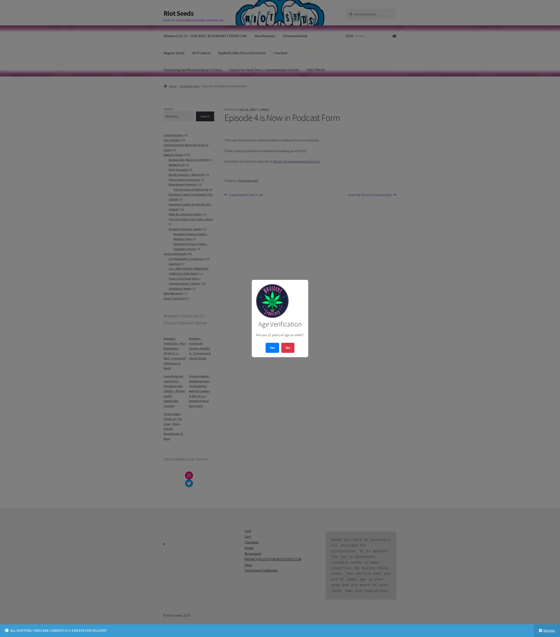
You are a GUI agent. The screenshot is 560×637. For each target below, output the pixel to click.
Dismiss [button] (549, 630)
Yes (272, 347)
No (288, 347)
